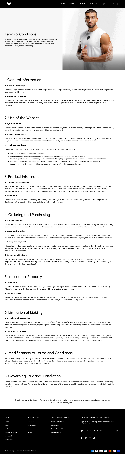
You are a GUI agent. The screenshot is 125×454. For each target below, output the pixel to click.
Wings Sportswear (16, 451)
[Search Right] (109, 4)
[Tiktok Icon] (94, 439)
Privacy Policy (56, 432)
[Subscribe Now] (117, 431)
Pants (7, 429)
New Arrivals (9, 439)
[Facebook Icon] (82, 439)
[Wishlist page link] (104, 4)
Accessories (9, 436)
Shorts (7, 425)
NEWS (30, 432)
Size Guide (55, 425)
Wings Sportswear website (19, 89)
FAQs (29, 429)
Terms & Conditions (58, 429)
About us (31, 422)
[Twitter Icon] (86, 439)
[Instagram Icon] (90, 439)
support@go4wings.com (63, 402)
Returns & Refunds (57, 422)
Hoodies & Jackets (11, 432)
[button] (118, 4)
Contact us (32, 425)
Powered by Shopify (29, 451)
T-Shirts (7, 422)
